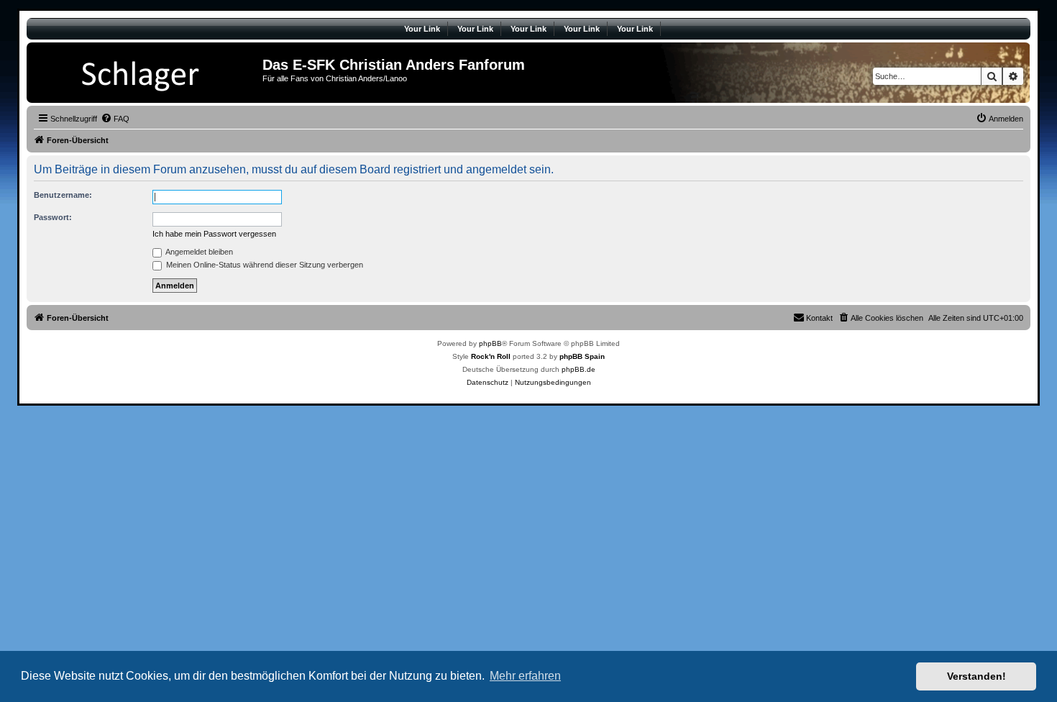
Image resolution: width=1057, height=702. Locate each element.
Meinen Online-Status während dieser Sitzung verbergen (263, 264)
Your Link (422, 28)
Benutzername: (63, 195)
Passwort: (53, 217)
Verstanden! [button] (976, 676)
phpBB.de (578, 369)
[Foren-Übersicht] (146, 72)
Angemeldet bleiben (198, 251)
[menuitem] (115, 118)
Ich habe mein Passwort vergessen (214, 233)
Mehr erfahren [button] (525, 676)
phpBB (490, 343)
